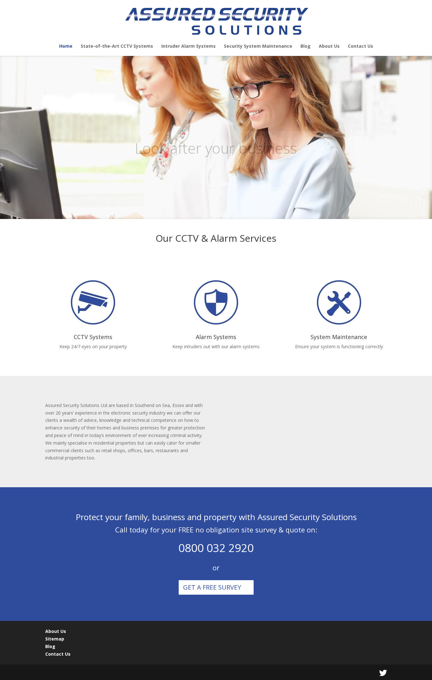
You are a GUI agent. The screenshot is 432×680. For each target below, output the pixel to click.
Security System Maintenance (258, 46)
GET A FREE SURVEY (212, 587)
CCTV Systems (93, 337)
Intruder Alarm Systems (188, 46)
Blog (305, 46)
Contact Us (360, 46)
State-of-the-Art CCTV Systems (117, 46)
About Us (329, 46)
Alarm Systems (216, 337)
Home (65, 46)
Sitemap (54, 639)
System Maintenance (339, 337)
